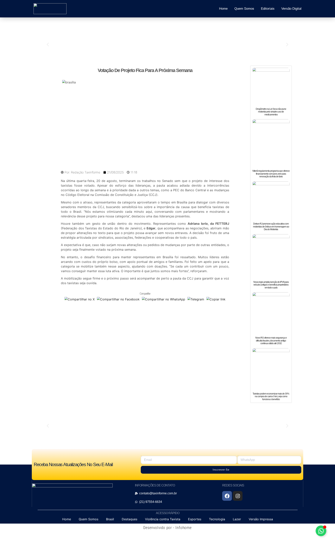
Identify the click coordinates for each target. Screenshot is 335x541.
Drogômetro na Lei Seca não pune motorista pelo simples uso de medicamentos (271, 112)
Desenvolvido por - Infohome (167, 527)
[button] (47, 44)
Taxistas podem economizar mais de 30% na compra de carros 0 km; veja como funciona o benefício (271, 396)
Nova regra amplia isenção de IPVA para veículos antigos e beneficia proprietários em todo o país (271, 285)
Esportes (194, 519)
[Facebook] (227, 496)
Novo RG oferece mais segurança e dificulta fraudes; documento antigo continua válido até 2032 (271, 340)
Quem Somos (244, 8)
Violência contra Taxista (162, 519)
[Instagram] (238, 496)
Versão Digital (291, 8)
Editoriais (268, 8)
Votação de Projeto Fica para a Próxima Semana (145, 70)
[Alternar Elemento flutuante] (321, 531)
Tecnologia (217, 519)
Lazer (237, 519)
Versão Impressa (261, 519)
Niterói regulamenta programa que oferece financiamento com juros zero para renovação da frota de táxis (271, 174)
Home (223, 8)
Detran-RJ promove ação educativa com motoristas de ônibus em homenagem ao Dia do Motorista (271, 226)
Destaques (129, 519)
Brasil (110, 519)
